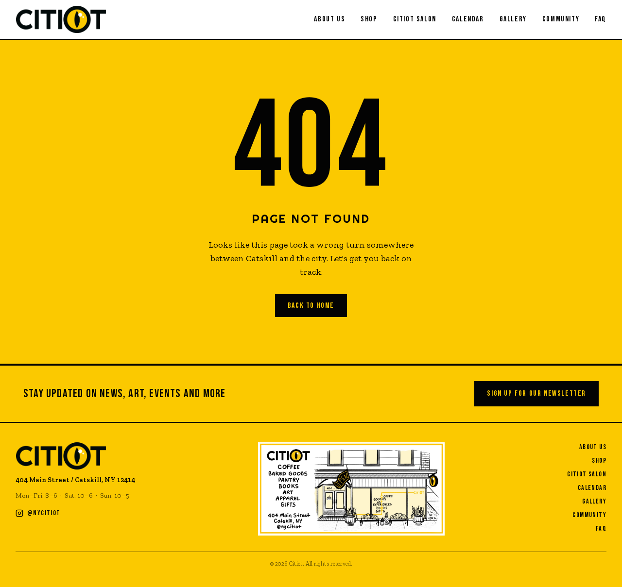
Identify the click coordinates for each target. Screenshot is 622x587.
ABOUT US (329, 19)
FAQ (600, 19)
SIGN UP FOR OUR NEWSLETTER (536, 393)
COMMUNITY (560, 19)
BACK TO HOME (311, 305)
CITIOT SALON (414, 19)
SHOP (369, 19)
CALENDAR (468, 19)
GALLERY (513, 19)
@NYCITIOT (44, 513)
